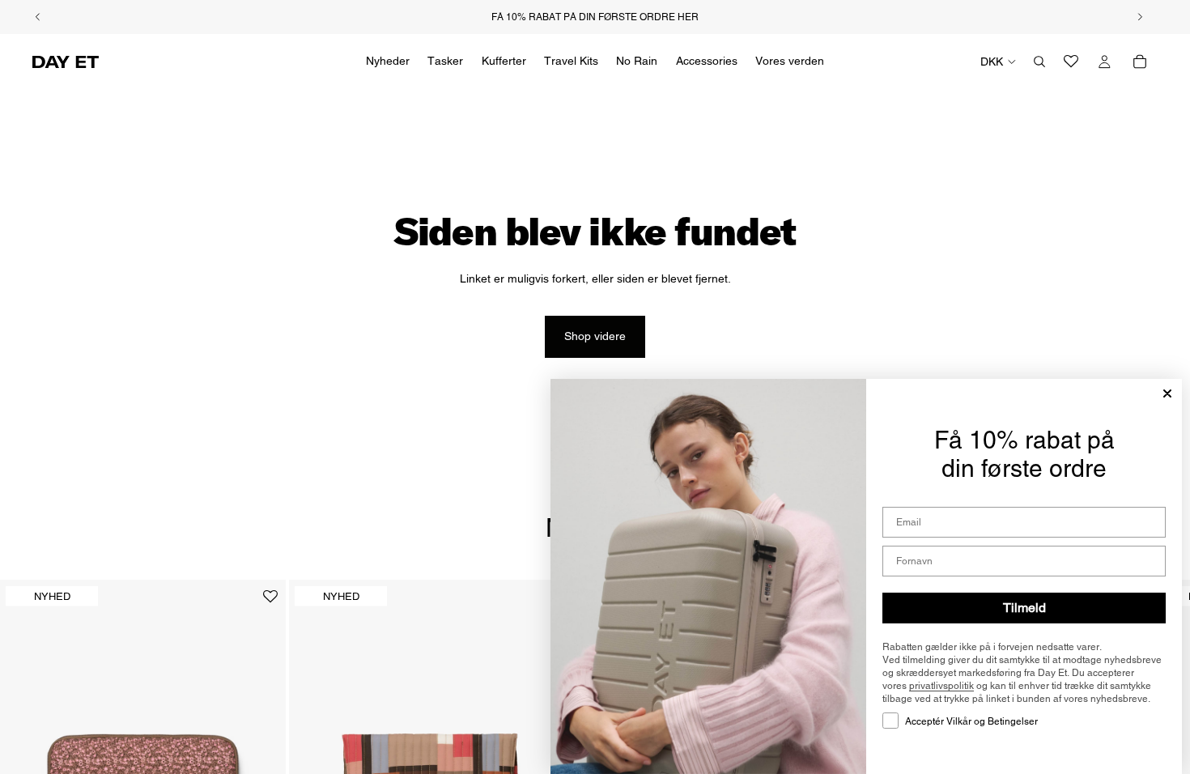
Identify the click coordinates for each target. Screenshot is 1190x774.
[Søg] (1039, 61)
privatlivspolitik (941, 685)
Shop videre (595, 336)
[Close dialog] (1167, 393)
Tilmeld (1024, 607)
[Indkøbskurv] (1140, 61)
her (688, 17)
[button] (270, 603)
